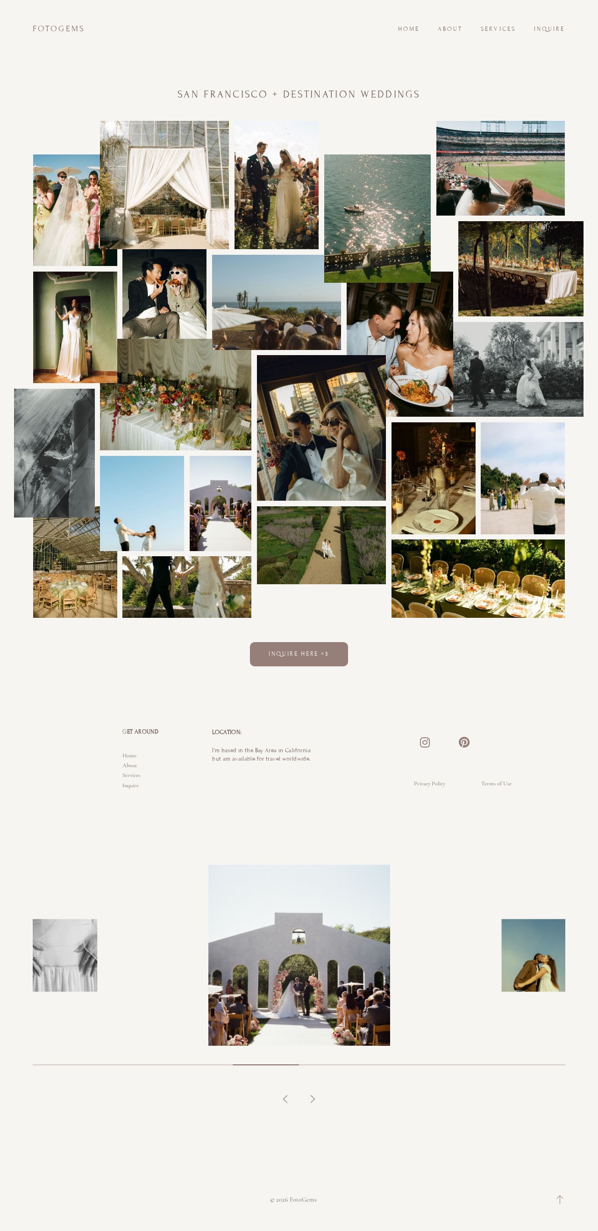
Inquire (549, 29)
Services (498, 29)
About (450, 29)
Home (409, 29)
